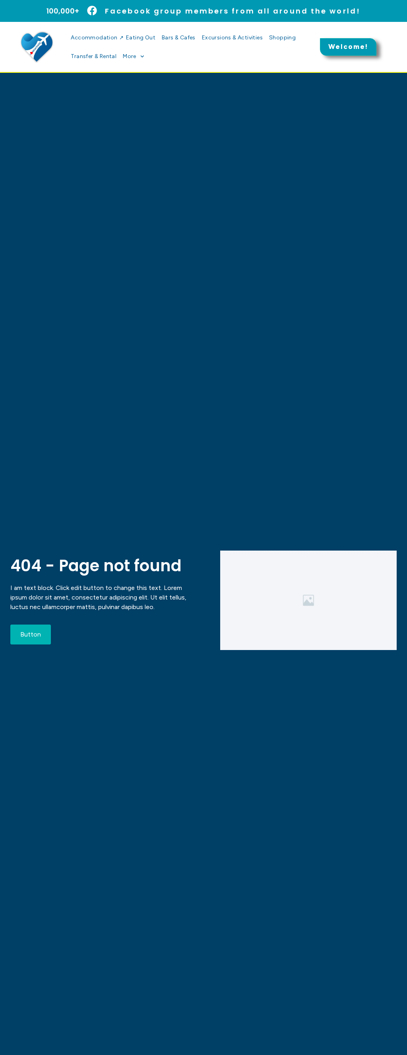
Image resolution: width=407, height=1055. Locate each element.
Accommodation (97, 37)
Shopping (282, 37)
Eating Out (140, 37)
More (129, 56)
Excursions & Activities (232, 37)
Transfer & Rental (93, 56)
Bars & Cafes (179, 37)
